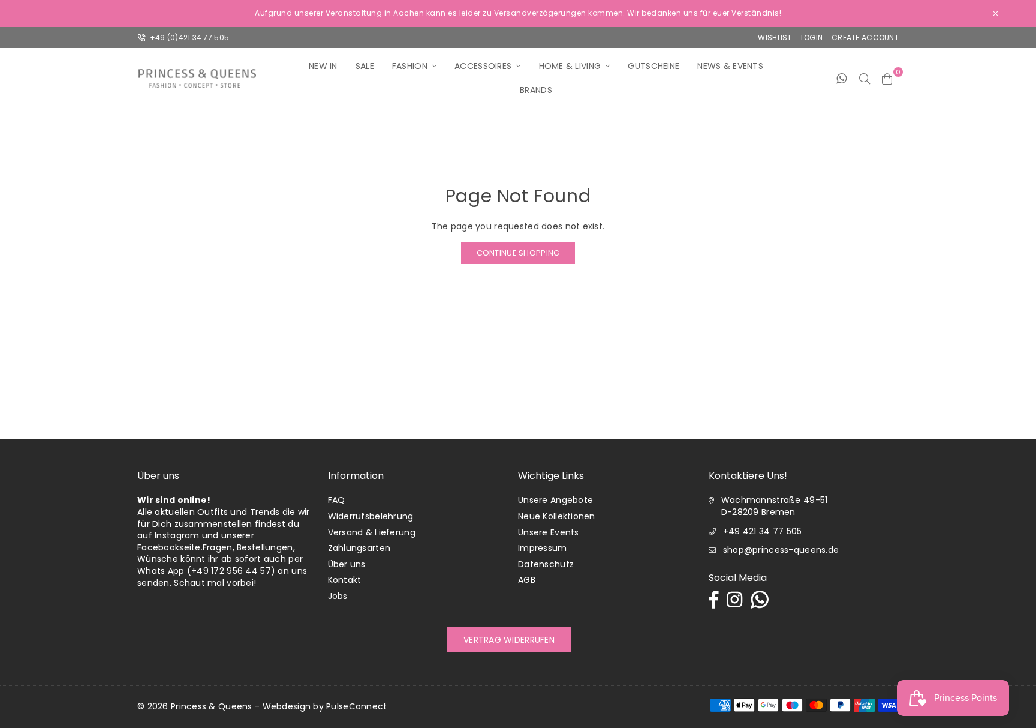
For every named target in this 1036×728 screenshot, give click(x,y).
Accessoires (482, 66)
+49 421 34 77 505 (762, 531)
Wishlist (774, 37)
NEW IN (323, 66)
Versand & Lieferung (371, 532)
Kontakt (345, 580)
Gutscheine (653, 66)
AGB (526, 580)
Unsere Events (548, 532)
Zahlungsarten (359, 548)
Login (812, 37)
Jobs (338, 596)
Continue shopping (518, 253)
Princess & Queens (211, 706)
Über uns (347, 564)
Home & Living (570, 66)
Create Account (865, 37)
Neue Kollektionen (556, 516)
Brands (536, 90)
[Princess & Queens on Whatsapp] (841, 78)
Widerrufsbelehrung (371, 516)
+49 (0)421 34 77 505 (188, 37)
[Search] (864, 78)
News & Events (730, 66)
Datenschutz (546, 564)
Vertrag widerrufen (509, 640)
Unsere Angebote (555, 500)
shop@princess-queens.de (781, 550)
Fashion (409, 66)
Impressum (542, 548)
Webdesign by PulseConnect (325, 706)
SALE (365, 66)
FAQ (336, 500)
